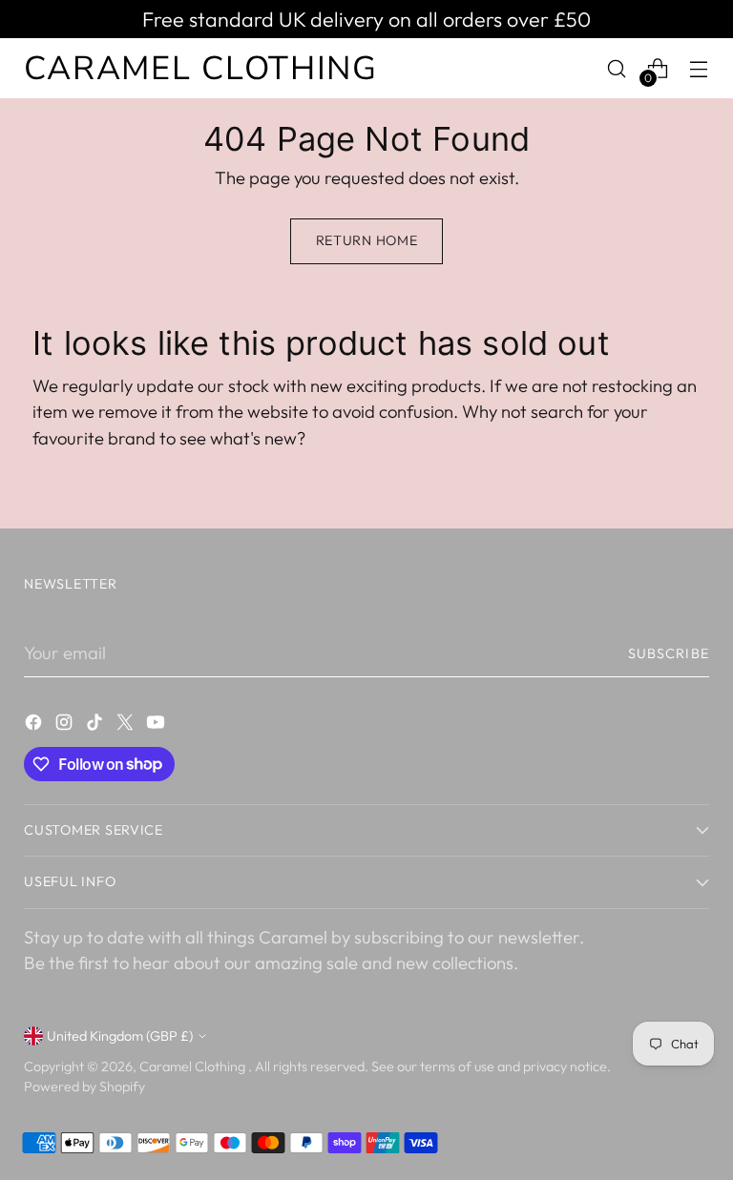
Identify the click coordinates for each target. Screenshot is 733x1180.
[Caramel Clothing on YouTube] (157, 726)
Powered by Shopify (84, 1086)
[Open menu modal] (699, 68)
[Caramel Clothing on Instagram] (65, 726)
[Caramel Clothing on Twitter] (126, 726)
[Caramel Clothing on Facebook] (35, 726)
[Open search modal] (617, 68)
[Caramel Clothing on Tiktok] (96, 726)
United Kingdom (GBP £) (120, 1036)
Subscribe (668, 653)
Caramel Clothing (193, 1066)
